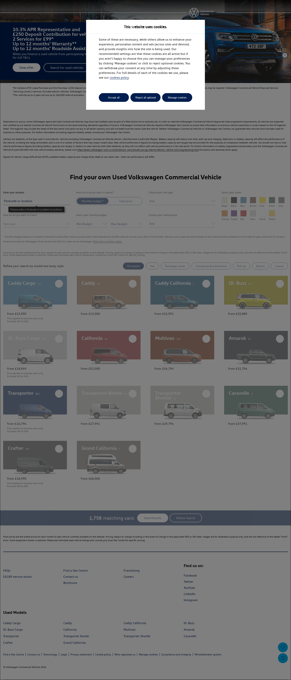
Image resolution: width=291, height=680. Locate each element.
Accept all (114, 97)
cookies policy (119, 77)
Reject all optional (145, 97)
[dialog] (145, 340)
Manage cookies (177, 97)
